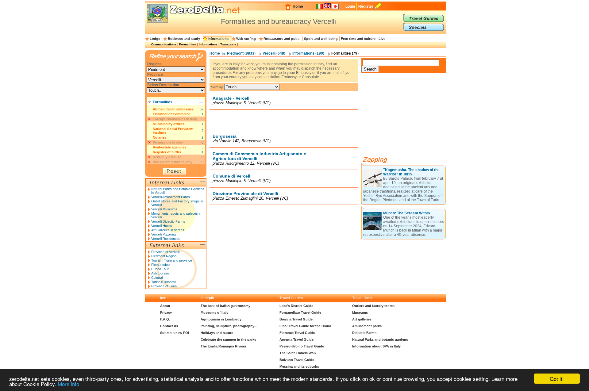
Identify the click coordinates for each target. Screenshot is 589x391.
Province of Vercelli (165, 252)
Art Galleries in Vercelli (167, 230)
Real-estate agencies (169, 147)
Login (350, 6)
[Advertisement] (284, 119)
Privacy (166, 312)
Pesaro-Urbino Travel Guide (301, 346)
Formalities (187, 44)
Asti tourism (160, 273)
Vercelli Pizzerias (163, 234)
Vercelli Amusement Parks (170, 197)
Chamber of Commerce (171, 114)
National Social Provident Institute (173, 130)
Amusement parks (367, 326)
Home (298, 6)
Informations (218, 38)
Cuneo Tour (160, 269)
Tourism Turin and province (171, 260)
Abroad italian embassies (173, 109)
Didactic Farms (364, 333)
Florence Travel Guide (297, 333)
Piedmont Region (163, 256)
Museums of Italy (214, 312)
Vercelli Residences (165, 238)
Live (382, 38)
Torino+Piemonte (163, 282)
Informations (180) (308, 53)
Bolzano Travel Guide (296, 360)
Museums (360, 312)
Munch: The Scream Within (406, 213)
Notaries (159, 137)
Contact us (169, 326)
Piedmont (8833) (241, 53)
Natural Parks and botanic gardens (380, 339)
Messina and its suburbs (299, 366)
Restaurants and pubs (281, 38)
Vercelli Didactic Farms (168, 221)
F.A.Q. (165, 319)
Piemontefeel (160, 264)
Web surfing (246, 38)
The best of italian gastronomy (225, 306)
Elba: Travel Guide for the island (305, 326)
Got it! (557, 378)
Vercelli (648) (274, 53)
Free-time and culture (358, 38)
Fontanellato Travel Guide (300, 312)
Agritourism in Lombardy (221, 319)
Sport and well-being (321, 38)
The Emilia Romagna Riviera (223, 346)
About (165, 306)
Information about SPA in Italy (376, 346)
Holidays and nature (217, 333)
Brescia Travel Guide (296, 319)
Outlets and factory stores (373, 306)
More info (68, 384)
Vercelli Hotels (161, 226)
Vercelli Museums (164, 209)
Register (365, 6)
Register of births (167, 152)
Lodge (155, 38)
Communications (163, 44)
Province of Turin (164, 286)
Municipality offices (168, 124)
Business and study (184, 38)
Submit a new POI (174, 333)
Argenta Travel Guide (296, 339)
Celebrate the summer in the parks (228, 339)
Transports (228, 44)
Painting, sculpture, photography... (229, 326)
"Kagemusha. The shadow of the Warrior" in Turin (411, 172)
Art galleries (361, 319)
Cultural (157, 277)
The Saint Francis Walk (297, 353)
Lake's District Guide (296, 306)
